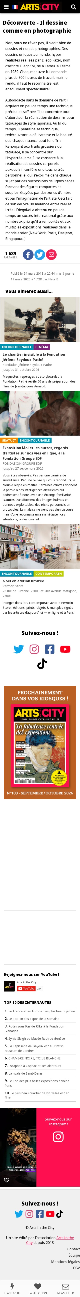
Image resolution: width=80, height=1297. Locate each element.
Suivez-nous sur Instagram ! (58, 1121)
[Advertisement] (40, 855)
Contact (73, 1249)
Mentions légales (65, 1261)
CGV (76, 1267)
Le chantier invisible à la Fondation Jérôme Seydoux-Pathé (34, 357)
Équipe (74, 1255)
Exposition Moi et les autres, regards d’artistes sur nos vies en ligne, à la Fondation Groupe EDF (35, 453)
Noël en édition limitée (23, 581)
